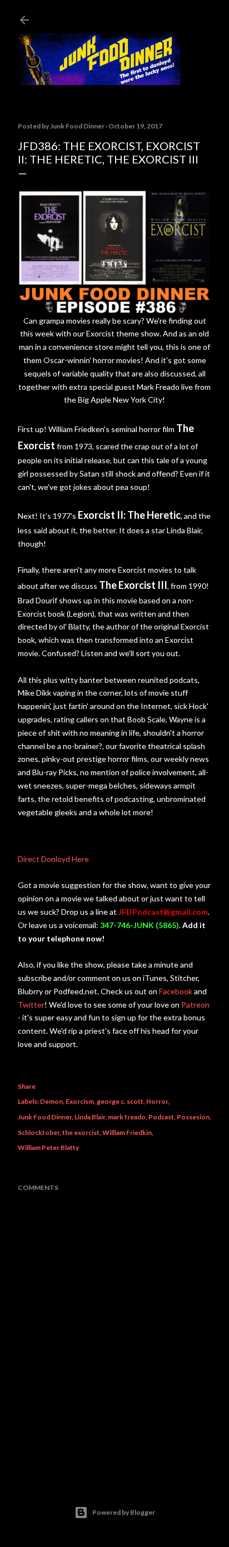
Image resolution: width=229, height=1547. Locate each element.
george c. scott (120, 1101)
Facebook (175, 991)
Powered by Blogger (123, 1512)
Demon (51, 1101)
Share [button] (27, 1086)
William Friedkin (127, 1132)
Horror (157, 1101)
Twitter (31, 1004)
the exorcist (80, 1132)
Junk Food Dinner (45, 1117)
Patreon (195, 1004)
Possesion (193, 1117)
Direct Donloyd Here (53, 859)
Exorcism (80, 1101)
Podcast (161, 1117)
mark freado (127, 1117)
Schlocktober (38, 1132)
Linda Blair (89, 1117)
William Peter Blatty (48, 1147)
